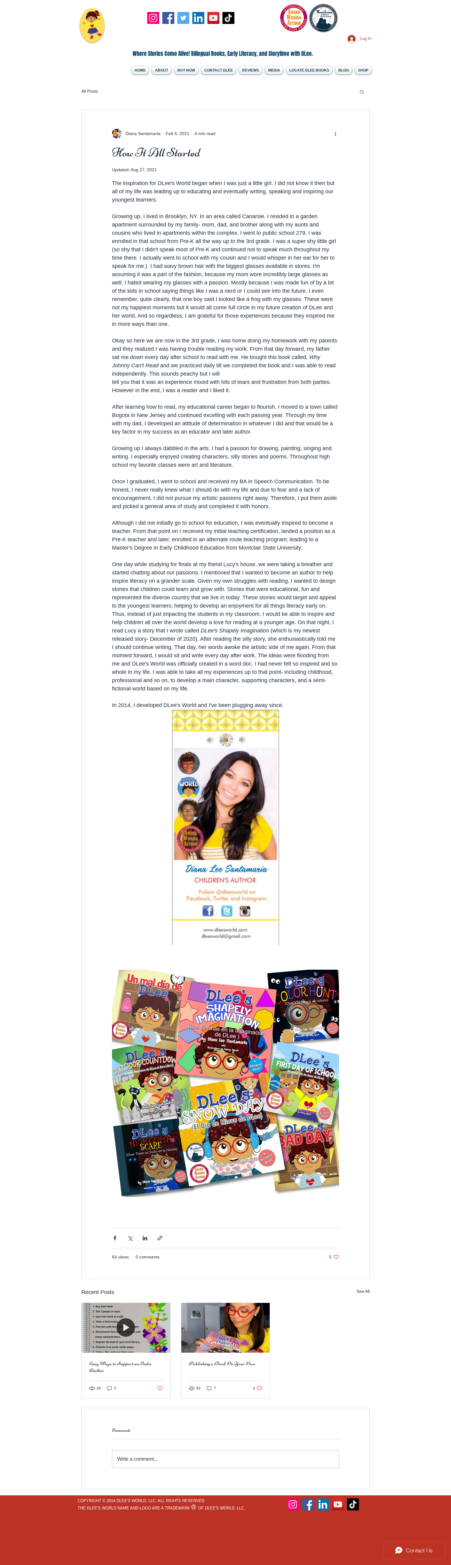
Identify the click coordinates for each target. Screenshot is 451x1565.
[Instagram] (153, 18)
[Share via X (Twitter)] (130, 1238)
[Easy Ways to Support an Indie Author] (126, 1328)
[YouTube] (213, 18)
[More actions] (335, 133)
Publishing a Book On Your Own (222, 1363)
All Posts (89, 91)
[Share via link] (160, 1238)
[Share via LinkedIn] (145, 1238)
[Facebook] (168, 18)
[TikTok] (228, 18)
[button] (362, 91)
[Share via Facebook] (115, 1238)
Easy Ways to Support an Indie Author (120, 1367)
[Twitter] (183, 18)
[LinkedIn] (198, 18)
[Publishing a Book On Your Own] (225, 1328)
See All (363, 1291)
